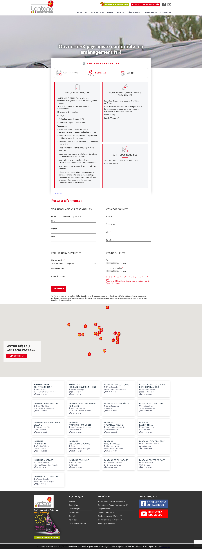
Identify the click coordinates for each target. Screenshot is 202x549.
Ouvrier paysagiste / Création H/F (110, 516)
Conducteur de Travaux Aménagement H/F (113, 505)
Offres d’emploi (115, 12)
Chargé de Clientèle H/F (106, 508)
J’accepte (158, 546)
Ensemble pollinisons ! (116, 4)
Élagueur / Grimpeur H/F (106, 512)
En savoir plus (148, 546)
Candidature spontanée (144, 4)
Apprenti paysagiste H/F (106, 523)
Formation (151, 12)
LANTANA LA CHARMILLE (102, 63)
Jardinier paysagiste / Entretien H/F (110, 519)
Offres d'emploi (74, 508)
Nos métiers (97, 12)
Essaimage (165, 12)
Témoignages (135, 12)
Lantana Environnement (47, 537)
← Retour (58, 193)
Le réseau (82, 12)
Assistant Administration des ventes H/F (112, 501)
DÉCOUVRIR (16, 356)
